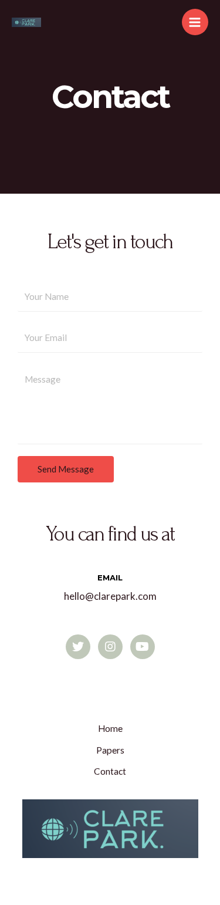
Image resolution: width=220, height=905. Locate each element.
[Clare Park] (26, 22)
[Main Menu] (195, 22)
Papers (110, 750)
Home (110, 728)
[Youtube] (142, 646)
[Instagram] (110, 646)
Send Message (66, 469)
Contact (110, 771)
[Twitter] (78, 646)
